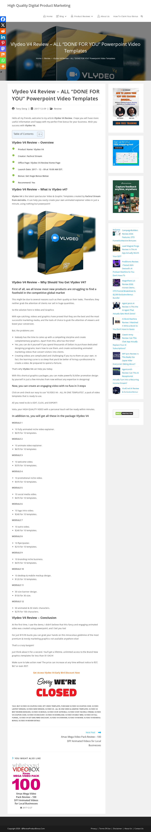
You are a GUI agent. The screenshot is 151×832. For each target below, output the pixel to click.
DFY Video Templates (51, 706)
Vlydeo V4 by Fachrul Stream (81, 712)
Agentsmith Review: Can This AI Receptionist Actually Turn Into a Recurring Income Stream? (126, 376)
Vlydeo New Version (35, 709)
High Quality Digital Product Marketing (39, 5)
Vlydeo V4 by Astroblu (57, 712)
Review (58, 108)
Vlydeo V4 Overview (58, 718)
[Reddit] (3, 31)
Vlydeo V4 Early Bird (74, 715)
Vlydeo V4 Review (75, 718)
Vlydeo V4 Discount (36, 715)
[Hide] (1, 72)
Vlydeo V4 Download (55, 715)
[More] (3, 66)
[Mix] (3, 54)
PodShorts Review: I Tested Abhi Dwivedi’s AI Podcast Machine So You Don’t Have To (125, 268)
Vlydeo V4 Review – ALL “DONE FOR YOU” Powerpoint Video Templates (84, 58)
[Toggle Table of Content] (38, 134)
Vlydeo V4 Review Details (29, 720)
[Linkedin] (3, 37)
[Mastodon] (3, 49)
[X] (3, 25)
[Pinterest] (3, 43)
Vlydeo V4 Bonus (39, 712)
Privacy (94, 828)
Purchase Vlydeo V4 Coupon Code (76, 706)
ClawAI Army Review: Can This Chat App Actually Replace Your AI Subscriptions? (125, 341)
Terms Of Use (105, 828)
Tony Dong (21, 108)
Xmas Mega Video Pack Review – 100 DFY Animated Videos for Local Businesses (26, 798)
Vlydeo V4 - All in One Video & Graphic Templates (66, 709)
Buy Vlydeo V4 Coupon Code (29, 706)
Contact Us (138, 828)
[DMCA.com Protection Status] (124, 413)
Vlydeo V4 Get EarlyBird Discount (34, 718)
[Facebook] (3, 19)
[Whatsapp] (3, 60)
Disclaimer (117, 828)
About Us (128, 828)
